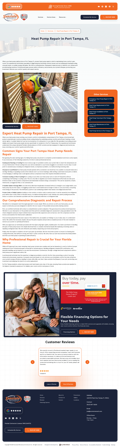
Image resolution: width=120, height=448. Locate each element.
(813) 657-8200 (92, 404)
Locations (76, 400)
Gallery (76, 397)
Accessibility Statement (95, 445)
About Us (61, 395)
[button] (41, 17)
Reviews (42, 400)
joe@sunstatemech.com (94, 411)
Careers (61, 400)
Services (50, 31)
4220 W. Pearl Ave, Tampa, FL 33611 (98, 398)
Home (42, 31)
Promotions (77, 395)
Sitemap (113, 445)
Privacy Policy (75, 445)
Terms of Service (84, 445)
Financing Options (45, 402)
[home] (10, 17)
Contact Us (62, 397)
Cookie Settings (106, 445)
